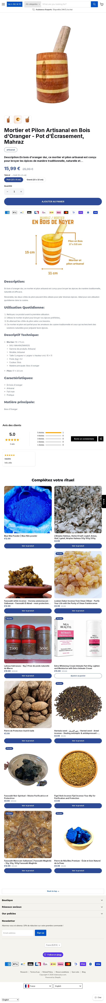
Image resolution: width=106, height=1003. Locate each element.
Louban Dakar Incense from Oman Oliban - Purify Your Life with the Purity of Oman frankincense (76, 602)
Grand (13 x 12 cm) (35, 180)
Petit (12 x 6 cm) (14, 180)
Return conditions (62, 972)
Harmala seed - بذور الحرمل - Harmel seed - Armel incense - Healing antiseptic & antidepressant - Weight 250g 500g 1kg (76, 732)
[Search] (94, 4)
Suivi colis (75, 972)
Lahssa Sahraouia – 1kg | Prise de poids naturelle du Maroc (26, 667)
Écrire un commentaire (84, 439)
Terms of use (35, 972)
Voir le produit (28, 546)
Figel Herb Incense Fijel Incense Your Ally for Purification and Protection (74, 797)
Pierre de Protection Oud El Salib (19, 731)
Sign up (40, 932)
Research (23, 972)
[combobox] (38, 986)
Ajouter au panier (78, 676)
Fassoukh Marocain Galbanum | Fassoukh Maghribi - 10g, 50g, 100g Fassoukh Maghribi (27, 862)
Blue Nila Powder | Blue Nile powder (20, 536)
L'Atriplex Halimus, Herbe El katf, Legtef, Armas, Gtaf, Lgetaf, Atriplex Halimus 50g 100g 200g (75, 537)
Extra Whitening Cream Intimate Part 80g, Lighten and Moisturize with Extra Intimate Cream (77, 667)
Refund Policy (48, 972)
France (52, 945)
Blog (84, 972)
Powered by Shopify (53, 977)
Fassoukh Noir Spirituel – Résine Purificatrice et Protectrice (26, 797)
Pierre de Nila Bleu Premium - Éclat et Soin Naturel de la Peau (77, 862)
